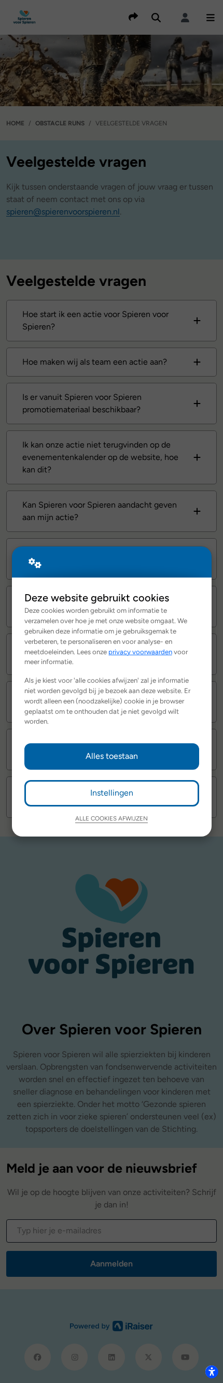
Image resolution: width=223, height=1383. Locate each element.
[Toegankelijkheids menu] (211, 1371)
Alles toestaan (112, 756)
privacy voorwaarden (140, 651)
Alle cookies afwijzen (111, 818)
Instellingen (111, 793)
